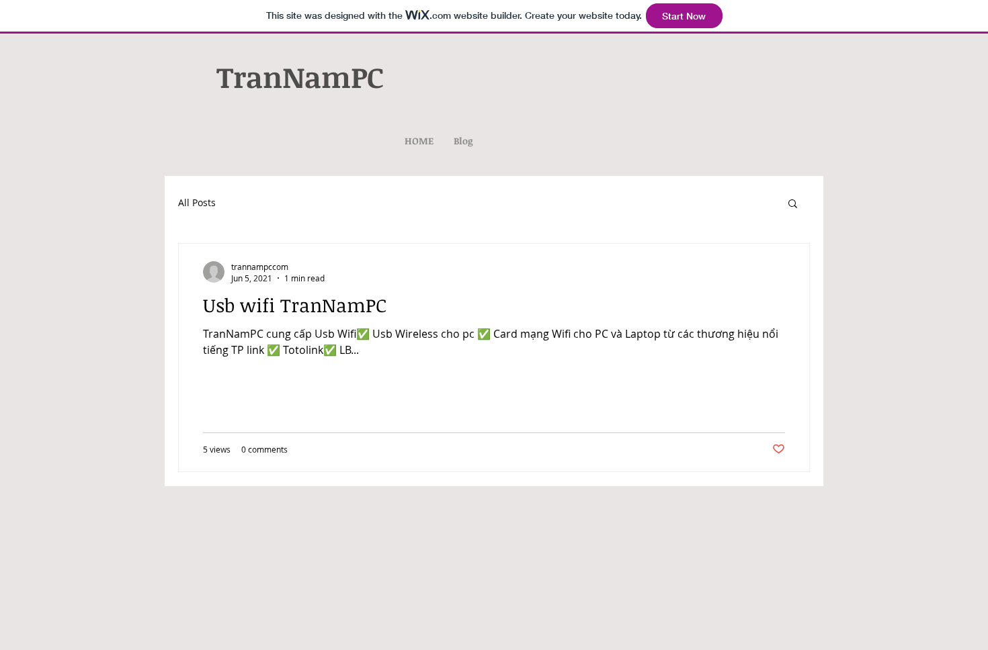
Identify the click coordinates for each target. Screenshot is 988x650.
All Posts (197, 202)
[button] (792, 204)
